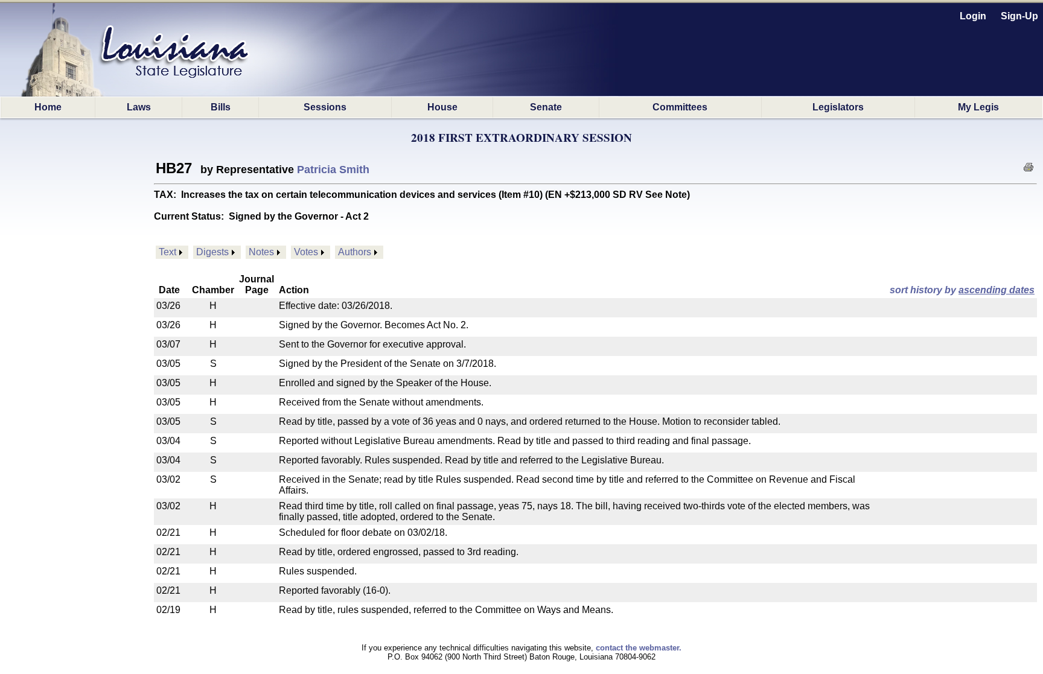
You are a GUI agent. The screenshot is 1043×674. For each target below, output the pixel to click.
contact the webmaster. (638, 647)
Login (973, 16)
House (442, 107)
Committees (679, 107)
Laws (139, 107)
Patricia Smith (333, 170)
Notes (261, 252)
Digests (212, 252)
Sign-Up (1019, 16)
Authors (354, 252)
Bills (221, 107)
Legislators (838, 107)
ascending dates (996, 290)
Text (167, 252)
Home (48, 107)
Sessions (325, 107)
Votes (306, 252)
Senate (546, 107)
